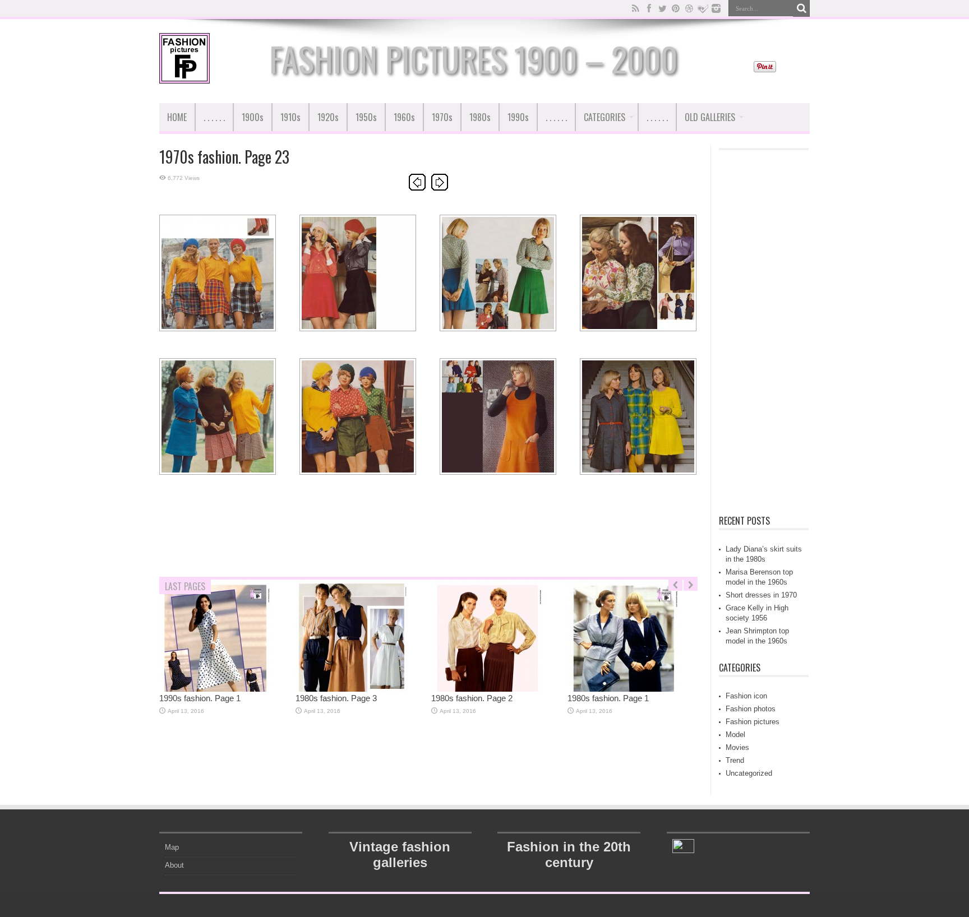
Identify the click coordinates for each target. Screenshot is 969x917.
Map (172, 847)
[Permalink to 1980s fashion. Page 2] (487, 689)
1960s (404, 117)
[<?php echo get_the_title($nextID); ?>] (439, 188)
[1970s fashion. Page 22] (417, 188)
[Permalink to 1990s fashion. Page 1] (215, 689)
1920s (328, 117)
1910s (290, 117)
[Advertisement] (428, 540)
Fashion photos (751, 709)
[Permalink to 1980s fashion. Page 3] (352, 689)
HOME (177, 117)
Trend (735, 760)
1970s (442, 117)
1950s (366, 117)
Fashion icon (746, 696)
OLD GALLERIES (710, 117)
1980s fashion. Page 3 (336, 698)
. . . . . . (214, 117)
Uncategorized (749, 773)
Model (735, 734)
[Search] (801, 8)
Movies (737, 747)
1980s (480, 117)
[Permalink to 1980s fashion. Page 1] (623, 689)
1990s (518, 117)
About (174, 865)
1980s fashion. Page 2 (472, 698)
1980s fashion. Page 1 (608, 698)
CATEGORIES (604, 117)
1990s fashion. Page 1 (200, 698)
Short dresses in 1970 (761, 595)
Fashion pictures (752, 721)
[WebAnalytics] (683, 850)
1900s (253, 117)
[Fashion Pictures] (184, 75)
